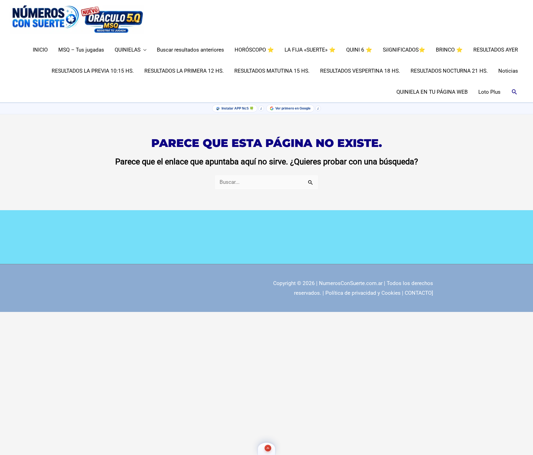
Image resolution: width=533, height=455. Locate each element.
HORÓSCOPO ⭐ (254, 50)
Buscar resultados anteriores (190, 50)
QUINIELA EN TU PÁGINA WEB (432, 92)
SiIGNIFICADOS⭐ (404, 50)
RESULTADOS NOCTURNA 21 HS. (449, 71)
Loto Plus (489, 92)
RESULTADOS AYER (495, 50)
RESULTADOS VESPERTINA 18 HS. (360, 71)
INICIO (40, 50)
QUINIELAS (127, 50)
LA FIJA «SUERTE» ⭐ (310, 50)
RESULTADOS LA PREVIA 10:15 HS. (93, 71)
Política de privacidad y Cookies (363, 293)
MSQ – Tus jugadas (81, 50)
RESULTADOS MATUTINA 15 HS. (272, 71)
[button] (514, 92)
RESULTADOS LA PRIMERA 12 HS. (184, 71)
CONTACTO (418, 293)
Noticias (508, 71)
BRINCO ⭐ (449, 50)
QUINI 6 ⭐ (359, 50)
